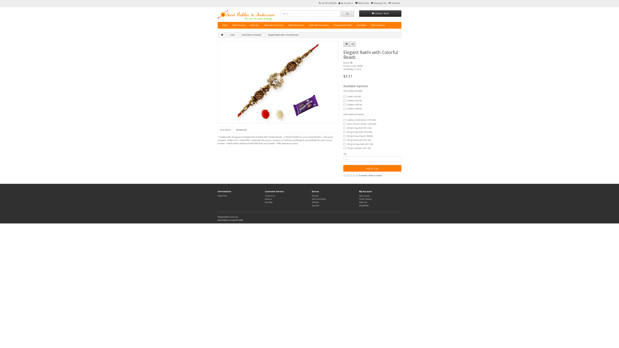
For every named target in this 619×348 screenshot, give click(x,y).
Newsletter (364, 205)
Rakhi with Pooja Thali (274, 25)
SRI (351, 62)
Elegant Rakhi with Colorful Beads (283, 35)
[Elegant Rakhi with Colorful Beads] (278, 82)
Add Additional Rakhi (353, 91)
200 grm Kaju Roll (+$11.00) (359, 128)
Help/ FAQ (222, 195)
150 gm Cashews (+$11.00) (359, 148)
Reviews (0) (241, 129)
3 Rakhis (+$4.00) (354, 104)
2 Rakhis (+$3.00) (354, 100)
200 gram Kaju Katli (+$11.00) (360, 144)
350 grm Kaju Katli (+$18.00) (359, 132)
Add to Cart (372, 168)
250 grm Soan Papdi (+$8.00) (360, 136)
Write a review (375, 175)
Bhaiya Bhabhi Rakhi (343, 25)
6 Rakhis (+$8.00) (354, 108)
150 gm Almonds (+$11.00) (359, 140)
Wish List (363, 202)
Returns (268, 199)
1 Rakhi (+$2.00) (354, 96)
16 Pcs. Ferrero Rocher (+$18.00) (361, 124)
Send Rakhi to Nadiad (251, 35)
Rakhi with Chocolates (319, 25)
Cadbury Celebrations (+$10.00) (361, 120)
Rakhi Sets (254, 25)
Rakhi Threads (238, 25)
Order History (365, 199)
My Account (364, 195)
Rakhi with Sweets (296, 25)
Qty (345, 153)
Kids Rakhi (361, 25)
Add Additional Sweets (353, 114)
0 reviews (363, 175)
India (232, 35)
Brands (315, 195)
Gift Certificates (319, 199)
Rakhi (225, 25)
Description (225, 129)
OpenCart (233, 217)
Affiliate (315, 202)
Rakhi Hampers (378, 25)
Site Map (269, 202)
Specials (315, 205)
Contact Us (270, 195)
